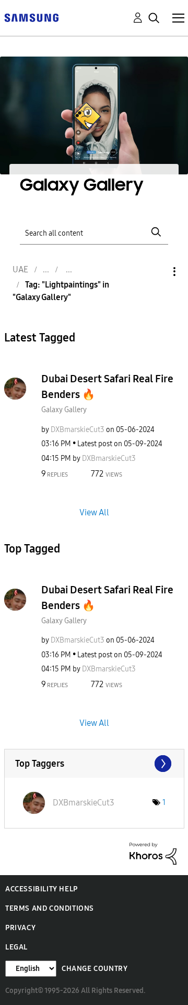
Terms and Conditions (49, 908)
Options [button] (156, 271)
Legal (16, 947)
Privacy (20, 927)
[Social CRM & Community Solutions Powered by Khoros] (153, 853)
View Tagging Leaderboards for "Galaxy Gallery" (94, 763)
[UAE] (31, 17)
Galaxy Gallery (64, 409)
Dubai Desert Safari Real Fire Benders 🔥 (107, 386)
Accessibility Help (41, 889)
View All (94, 512)
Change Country (94, 968)
